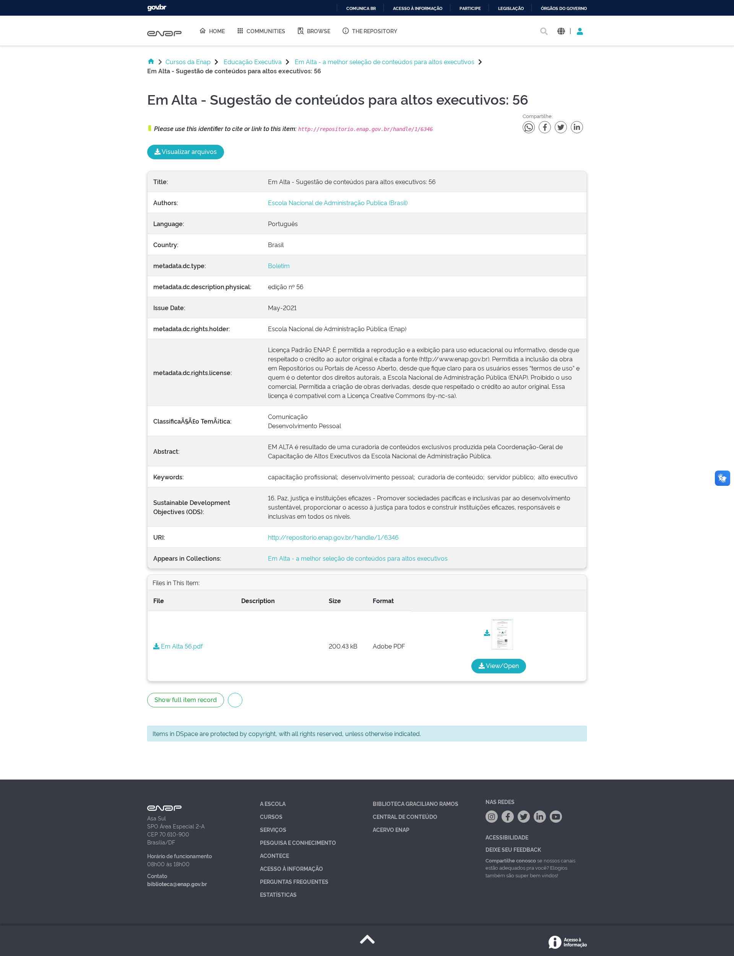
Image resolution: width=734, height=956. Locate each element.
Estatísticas (278, 894)
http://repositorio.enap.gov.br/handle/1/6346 (333, 537)
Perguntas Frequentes (294, 881)
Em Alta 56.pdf (181, 646)
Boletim (279, 265)
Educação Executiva (253, 61)
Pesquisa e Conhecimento (298, 842)
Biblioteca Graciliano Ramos (415, 803)
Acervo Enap (391, 829)
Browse (318, 30)
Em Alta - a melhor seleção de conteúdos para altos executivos (384, 61)
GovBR (156, 7)
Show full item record (185, 699)
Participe (470, 8)
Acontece (274, 855)
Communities (266, 30)
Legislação (511, 8)
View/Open (502, 665)
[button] (561, 30)
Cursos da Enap (188, 61)
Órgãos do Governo (564, 8)
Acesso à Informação (291, 868)
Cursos (271, 816)
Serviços (273, 829)
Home (217, 30)
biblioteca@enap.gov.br (177, 883)
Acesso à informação (417, 8)
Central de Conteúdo (405, 816)
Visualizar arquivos (189, 151)
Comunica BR (361, 8)
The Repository (374, 30)
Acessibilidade (507, 837)
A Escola (273, 803)
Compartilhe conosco (511, 860)
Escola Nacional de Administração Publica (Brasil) (338, 202)
